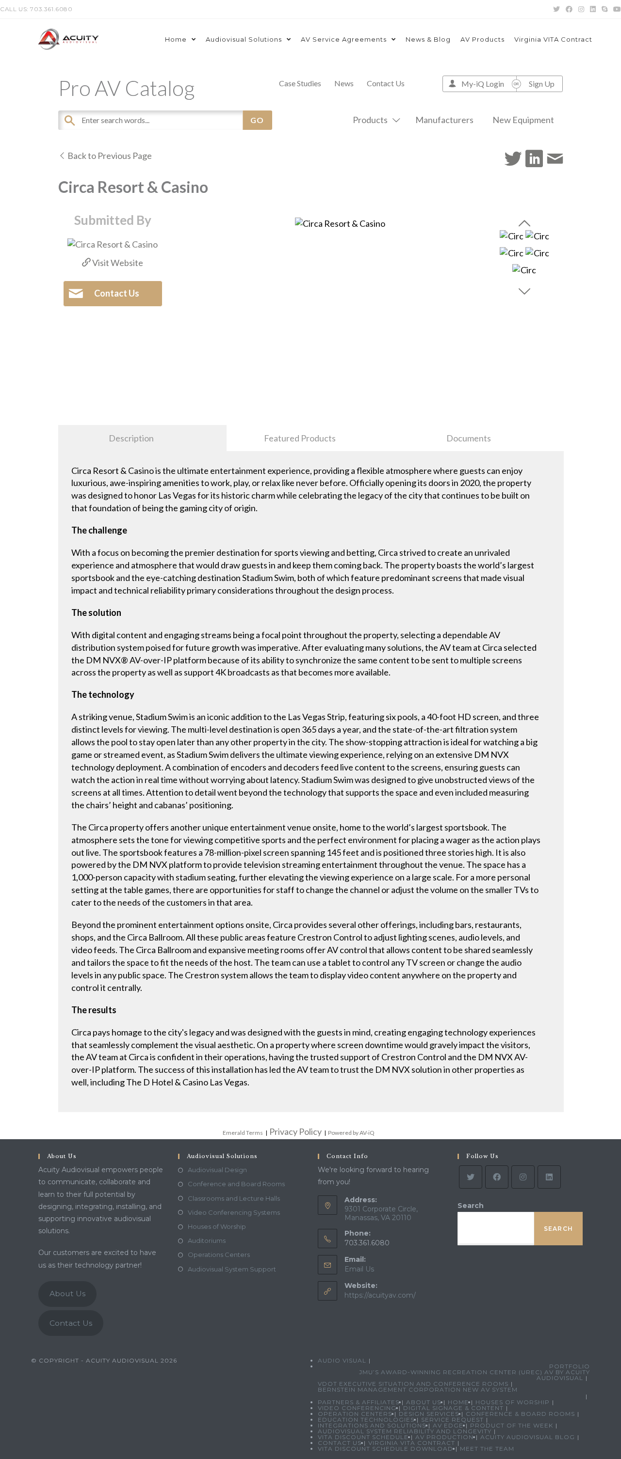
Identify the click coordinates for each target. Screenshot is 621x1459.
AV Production (444, 1437)
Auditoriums (207, 1240)
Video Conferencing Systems (234, 1212)
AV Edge (448, 1425)
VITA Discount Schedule (363, 1437)
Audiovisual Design (217, 1170)
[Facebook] (496, 1177)
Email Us (359, 1269)
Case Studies (300, 83)
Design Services (429, 1413)
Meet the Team (487, 1448)
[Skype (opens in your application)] (604, 9)
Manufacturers (444, 119)
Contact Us (386, 83)
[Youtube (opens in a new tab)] (615, 9)
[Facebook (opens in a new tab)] (569, 9)
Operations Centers (219, 1254)
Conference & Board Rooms (520, 1413)
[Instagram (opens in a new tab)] (581, 9)
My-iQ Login (482, 83)
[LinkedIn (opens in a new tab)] (593, 9)
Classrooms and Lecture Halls (234, 1198)
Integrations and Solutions (372, 1425)
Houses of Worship (217, 1226)
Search (471, 1205)
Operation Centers (355, 1413)
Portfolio (569, 1366)
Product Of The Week (511, 1425)
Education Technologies (366, 1419)
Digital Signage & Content (453, 1408)
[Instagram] (523, 1177)
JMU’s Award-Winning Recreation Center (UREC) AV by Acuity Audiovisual (474, 1374)
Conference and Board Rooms (236, 1184)
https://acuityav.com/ (380, 1295)
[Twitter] (470, 1177)
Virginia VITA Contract (411, 1442)
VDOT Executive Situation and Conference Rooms (413, 1383)
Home (458, 1402)
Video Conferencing (357, 1408)
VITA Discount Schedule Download (385, 1448)
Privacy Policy (295, 1131)
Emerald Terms (243, 1132)
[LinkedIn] (549, 1177)
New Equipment (523, 119)
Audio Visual (342, 1360)
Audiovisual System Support (232, 1269)
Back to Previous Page (109, 155)
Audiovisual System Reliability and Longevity (404, 1431)
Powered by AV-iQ (351, 1132)
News (344, 83)
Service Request (452, 1419)
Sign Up (542, 83)
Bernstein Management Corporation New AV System (418, 1389)
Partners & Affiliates (358, 1402)
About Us (67, 1293)
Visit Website (117, 262)
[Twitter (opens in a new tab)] (556, 9)
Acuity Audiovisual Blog (527, 1437)
